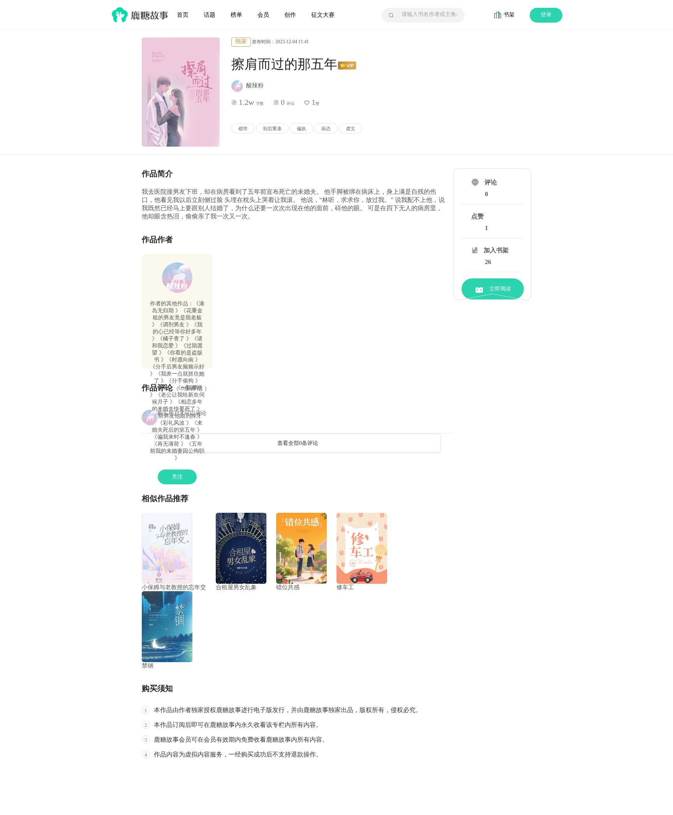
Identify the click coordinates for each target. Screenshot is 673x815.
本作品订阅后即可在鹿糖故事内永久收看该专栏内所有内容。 (238, 724)
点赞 (477, 216)
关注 (177, 477)
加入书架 (496, 250)
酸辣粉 (177, 286)
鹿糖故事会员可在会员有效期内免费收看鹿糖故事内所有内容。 (241, 739)
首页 (183, 15)
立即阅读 (500, 289)
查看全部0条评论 (297, 443)
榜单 (236, 15)
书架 (509, 15)
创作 (290, 15)
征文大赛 (323, 15)
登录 (546, 15)
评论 (490, 182)
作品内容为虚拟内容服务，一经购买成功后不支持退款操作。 (238, 754)
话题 (209, 15)
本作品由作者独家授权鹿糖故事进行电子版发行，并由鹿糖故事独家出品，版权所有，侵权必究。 (288, 710)
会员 (263, 15)
